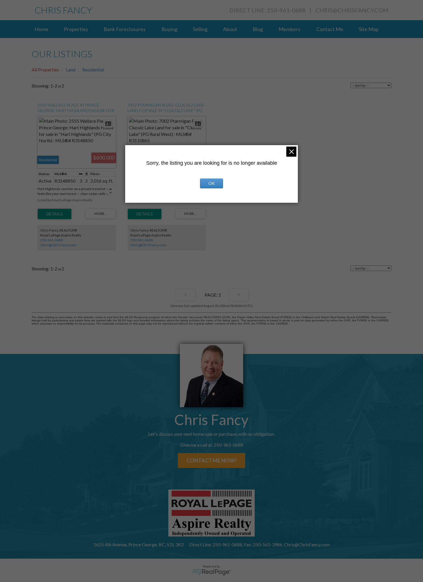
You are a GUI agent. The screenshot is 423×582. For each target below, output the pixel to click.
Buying (169, 29)
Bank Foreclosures (125, 29)
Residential (93, 69)
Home (41, 29)
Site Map (369, 29)
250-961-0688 (51, 240)
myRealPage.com (211, 572)
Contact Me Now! (211, 460)
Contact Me (329, 29)
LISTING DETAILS (54, 214)
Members (289, 29)
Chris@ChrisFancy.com (351, 10)
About (230, 29)
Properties (76, 29)
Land (70, 69)
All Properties (45, 69)
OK (211, 183)
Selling (200, 29)
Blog (258, 29)
